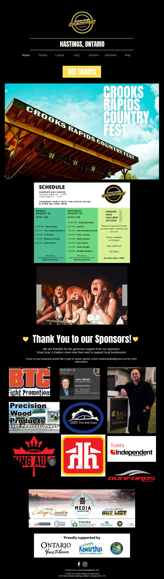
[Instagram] (85, 564)
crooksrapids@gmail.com (112, 358)
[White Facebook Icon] (79, 564)
